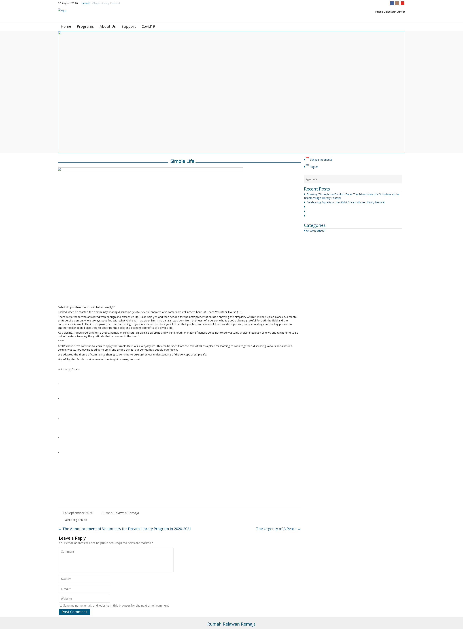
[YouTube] (402, 3)
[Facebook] (392, 3)
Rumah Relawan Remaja (120, 513)
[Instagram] (397, 3)
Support (129, 26)
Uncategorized (315, 230)
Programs (85, 26)
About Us (108, 26)
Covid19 (148, 26)
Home (66, 26)
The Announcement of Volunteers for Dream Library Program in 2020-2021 (124, 528)
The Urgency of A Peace (278, 528)
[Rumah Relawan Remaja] (62, 14)
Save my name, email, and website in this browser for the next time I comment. (116, 605)
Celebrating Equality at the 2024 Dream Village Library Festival (346, 202)
